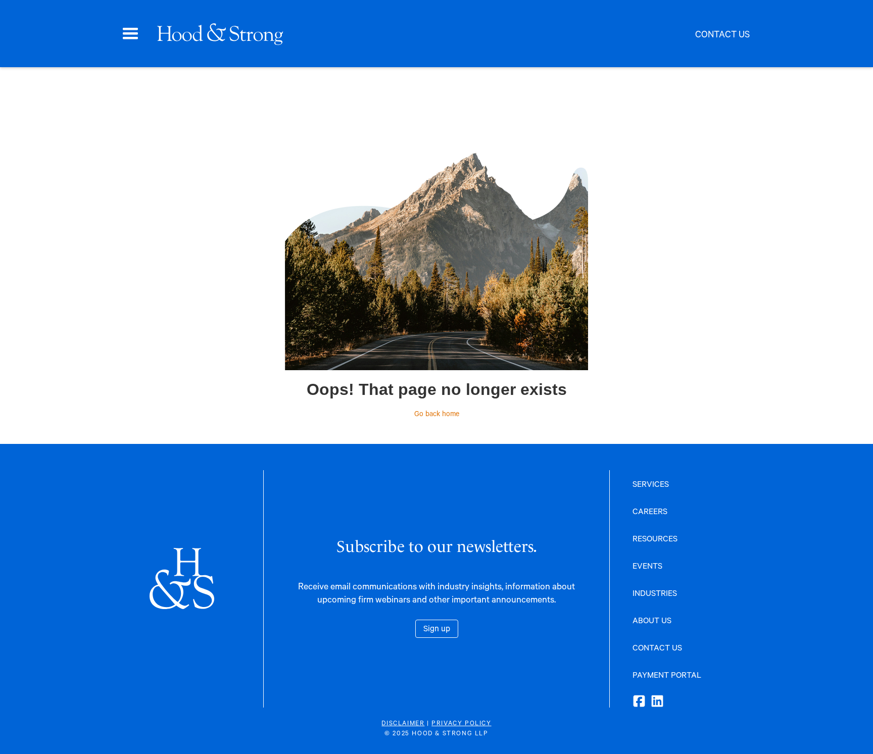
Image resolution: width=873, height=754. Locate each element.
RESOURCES (655, 538)
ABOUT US (652, 620)
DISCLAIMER (402, 723)
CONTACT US (657, 647)
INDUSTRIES (655, 592)
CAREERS (650, 511)
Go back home (436, 413)
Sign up (436, 628)
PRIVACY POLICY (461, 723)
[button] (130, 34)
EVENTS (647, 565)
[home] (219, 34)
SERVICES (651, 483)
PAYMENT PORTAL (667, 674)
